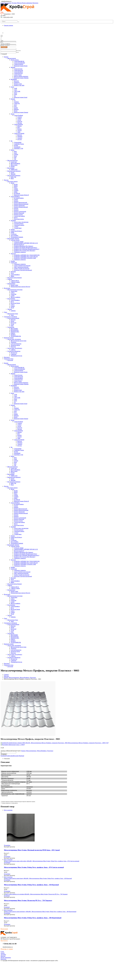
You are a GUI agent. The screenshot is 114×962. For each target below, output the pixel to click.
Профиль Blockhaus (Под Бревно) (23, 246)
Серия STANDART (19, 63)
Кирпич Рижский (19, 213)
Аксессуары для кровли (14, 339)
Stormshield (17, 147)
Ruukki (13, 166)
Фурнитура (14, 352)
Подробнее (7, 845)
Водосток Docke (15, 303)
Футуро (19, 139)
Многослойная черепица (21, 76)
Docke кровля (14, 60)
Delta (12, 325)
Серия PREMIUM (19, 61)
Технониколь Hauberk (17, 237)
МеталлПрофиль (15, 163)
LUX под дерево (18, 241)
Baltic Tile (13, 177)
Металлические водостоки (14, 289)
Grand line (13, 294)
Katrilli (16, 108)
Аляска (19, 118)
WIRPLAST (14, 169)
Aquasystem (14, 291)
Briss (15, 151)
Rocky (16, 111)
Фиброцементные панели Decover (20, 286)
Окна (5, 312)
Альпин (19, 117)
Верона (19, 129)
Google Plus (17, 755)
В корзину (3, 754)
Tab (15, 159)
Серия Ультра (18, 75)
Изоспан (13, 319)
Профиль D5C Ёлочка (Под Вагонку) (24, 250)
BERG (16, 186)
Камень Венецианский (20, 202)
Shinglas (13, 67)
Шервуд (19, 126)
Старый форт (18, 228)
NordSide (13, 220)
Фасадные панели (12, 181)
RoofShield (14, 79)
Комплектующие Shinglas (21, 78)
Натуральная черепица (13, 175)
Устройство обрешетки (13, 351)
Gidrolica (13, 310)
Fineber (13, 229)
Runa (15, 156)
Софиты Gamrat (15, 282)
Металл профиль (15, 297)
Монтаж (19, 3)
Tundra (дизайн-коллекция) (21, 268)
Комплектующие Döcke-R (21, 195)
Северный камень (19, 225)
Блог (5, 3)
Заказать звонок (8, 25)
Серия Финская (18, 70)
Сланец (16, 226)
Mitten (12, 276)
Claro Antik (17, 91)
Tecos (12, 273)
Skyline (16, 145)
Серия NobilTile (18, 124)
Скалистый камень (19, 216)
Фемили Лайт (18, 84)
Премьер (19, 136)
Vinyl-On (13, 253)
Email (22, 755)
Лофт (18, 132)
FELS (15, 187)
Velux (12, 315)
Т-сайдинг (14, 234)
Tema (15, 94)
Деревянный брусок (16, 355)
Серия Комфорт (18, 72)
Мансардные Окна (12, 313)
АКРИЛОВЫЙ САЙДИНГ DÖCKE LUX (26, 243)
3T (15, 100)
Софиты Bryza (15, 280)
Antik (15, 88)
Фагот (16, 217)
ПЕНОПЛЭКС (15, 331)
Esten (15, 153)
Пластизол (50, 750)
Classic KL (17, 103)
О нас (2, 3)
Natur (15, 93)
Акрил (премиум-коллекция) (22, 265)
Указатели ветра (15, 345)
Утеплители (10, 327)
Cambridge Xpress (19, 144)
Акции (9, 3)
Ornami (16, 154)
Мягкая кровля (11, 58)
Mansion (16, 109)
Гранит (16, 199)
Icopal (12, 87)
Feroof (12, 172)
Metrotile (13, 174)
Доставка (14, 3)
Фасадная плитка (19, 219)
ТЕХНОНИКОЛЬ (16, 336)
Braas (12, 178)
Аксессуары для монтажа (21, 222)
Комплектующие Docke (20, 66)
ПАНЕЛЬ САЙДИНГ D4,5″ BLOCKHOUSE (27, 255)
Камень (16, 201)
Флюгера (13, 346)
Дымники (13, 342)
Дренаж (9, 309)
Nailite (12, 232)
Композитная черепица (14, 171)
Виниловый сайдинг (13, 238)
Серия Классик (18, 73)
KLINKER (17, 193)
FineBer (13, 261)
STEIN (16, 189)
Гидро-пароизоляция (13, 318)
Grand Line (14, 162)
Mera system (14, 165)
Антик (19, 120)
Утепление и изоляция (10, 316)
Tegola (12, 114)
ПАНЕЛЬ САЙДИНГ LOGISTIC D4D (25, 258)
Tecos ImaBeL (14, 235)
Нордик (19, 123)
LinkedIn (12, 755)
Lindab (12, 295)
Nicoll (12, 307)
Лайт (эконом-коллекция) (21, 267)
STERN (16, 190)
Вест (18, 127)
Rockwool (13, 322)
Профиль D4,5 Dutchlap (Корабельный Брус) (26, 249)
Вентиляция (10, 168)
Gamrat (13, 306)
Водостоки (7, 288)
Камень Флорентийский (21, 207)
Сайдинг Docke (15, 240)
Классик (16, 81)
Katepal (13, 99)
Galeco (12, 292)
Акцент (19, 130)
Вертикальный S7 (19, 244)
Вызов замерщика (27, 3)
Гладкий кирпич (18, 223)
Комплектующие (9, 337)
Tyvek (12, 324)
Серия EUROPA (18, 64)
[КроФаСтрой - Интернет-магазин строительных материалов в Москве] (17, 11)
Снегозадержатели (16, 343)
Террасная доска (8, 358)
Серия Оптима (18, 69)
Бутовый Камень (19, 198)
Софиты (9, 279)
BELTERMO (14, 328)
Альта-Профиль (15, 196)
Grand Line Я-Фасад (16, 231)
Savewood (10, 360)
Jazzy (15, 105)
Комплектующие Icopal (20, 97)
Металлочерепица (12, 160)
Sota (15, 157)
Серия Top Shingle (19, 133)
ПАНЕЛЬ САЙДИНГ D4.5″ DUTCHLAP (26, 256)
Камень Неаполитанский (21, 204)
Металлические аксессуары (18, 340)
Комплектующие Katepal (21, 112)
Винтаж (19, 135)
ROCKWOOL (15, 330)
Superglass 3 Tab (18, 148)
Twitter (8, 755)
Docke (12, 183)
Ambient (16, 102)
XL (15, 96)
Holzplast (13, 271)
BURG (16, 184)
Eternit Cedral (14, 285)
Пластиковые (11, 298)
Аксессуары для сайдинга (14, 348)
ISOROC (13, 334)
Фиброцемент (11, 283)
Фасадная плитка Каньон (14, 277)
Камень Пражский (19, 205)
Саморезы (13, 354)
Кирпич (16, 210)
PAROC (13, 333)
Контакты (35, 3)
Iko (11, 141)
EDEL (16, 192)
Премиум (16, 82)
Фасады (6, 180)
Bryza (12, 301)
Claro (15, 90)
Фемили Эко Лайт (19, 85)
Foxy (15, 106)
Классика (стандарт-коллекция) (23, 270)
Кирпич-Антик (18, 214)
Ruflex (12, 150)
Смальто (19, 138)
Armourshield (17, 142)
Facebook (3, 755)
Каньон (16, 208)
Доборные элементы (20, 252)
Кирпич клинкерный (20, 211)
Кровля (6, 56)
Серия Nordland (18, 115)
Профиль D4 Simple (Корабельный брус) (25, 247)
